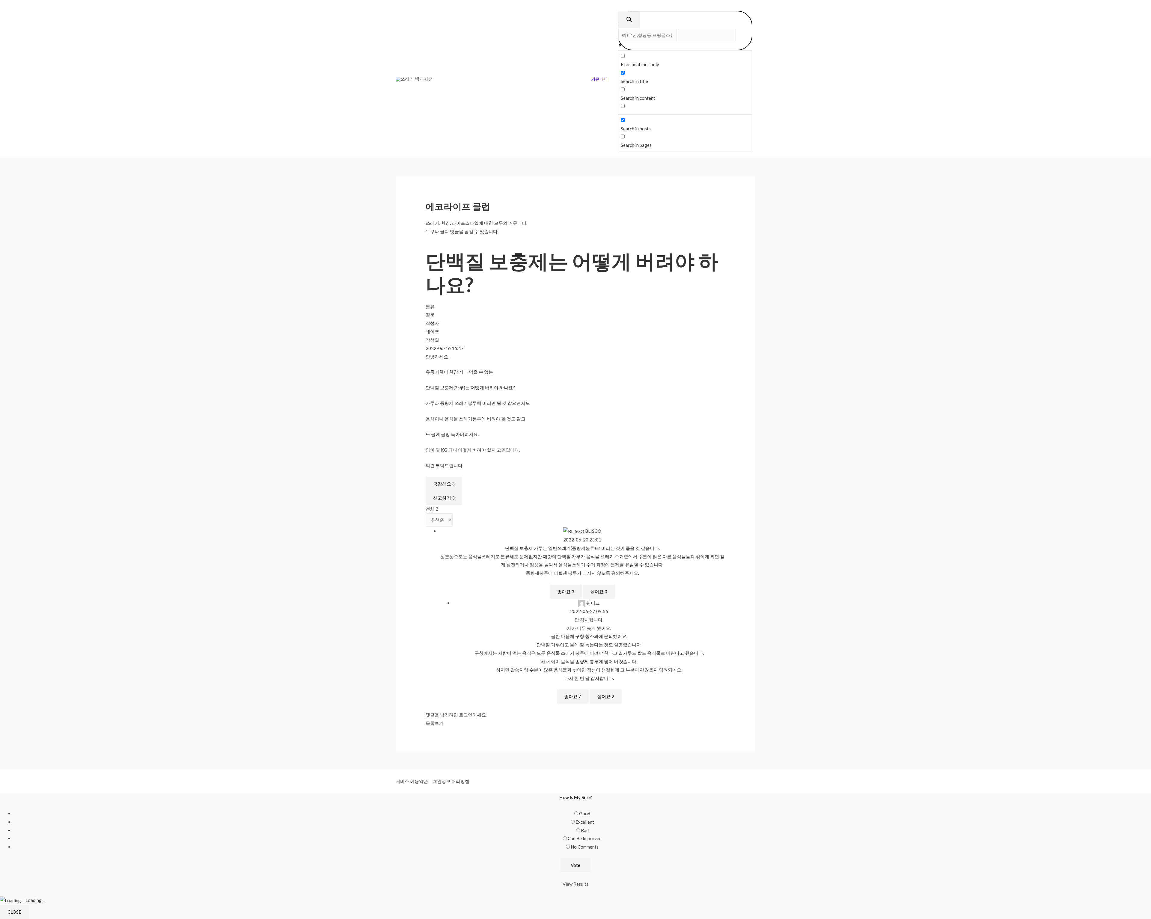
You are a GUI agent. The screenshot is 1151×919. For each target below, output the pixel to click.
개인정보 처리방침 (451, 781)
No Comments (585, 846)
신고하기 (444, 497)
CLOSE (14, 912)
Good (584, 813)
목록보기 (435, 723)
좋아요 (565, 591)
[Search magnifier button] (629, 19)
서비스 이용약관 (412, 781)
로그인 (465, 714)
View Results (575, 884)
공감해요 (444, 483)
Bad (585, 830)
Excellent (585, 822)
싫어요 (598, 591)
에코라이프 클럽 (458, 206)
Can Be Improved (585, 838)
